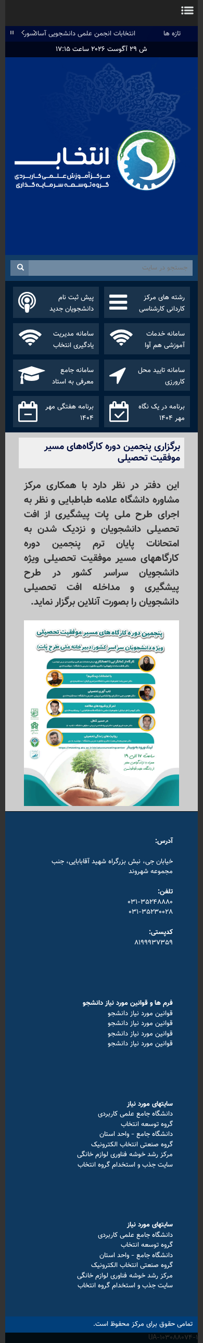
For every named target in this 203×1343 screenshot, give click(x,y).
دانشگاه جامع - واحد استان (136, 1134)
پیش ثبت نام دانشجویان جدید (71, 303)
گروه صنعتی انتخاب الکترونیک (132, 1145)
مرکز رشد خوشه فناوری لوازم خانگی (125, 1154)
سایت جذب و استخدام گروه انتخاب (125, 1165)
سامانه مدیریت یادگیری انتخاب (73, 340)
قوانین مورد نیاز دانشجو (140, 1013)
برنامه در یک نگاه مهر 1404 (161, 413)
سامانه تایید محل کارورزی (161, 376)
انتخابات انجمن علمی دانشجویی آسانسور (79, 34)
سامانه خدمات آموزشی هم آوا (165, 340)
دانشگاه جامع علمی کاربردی (135, 1114)
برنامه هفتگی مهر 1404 (69, 413)
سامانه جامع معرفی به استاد (73, 376)
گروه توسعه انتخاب (147, 1124)
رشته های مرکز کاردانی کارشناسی (162, 303)
